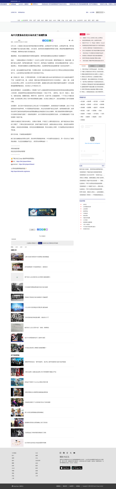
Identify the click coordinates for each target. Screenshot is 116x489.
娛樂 (97, 20)
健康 (70, 20)
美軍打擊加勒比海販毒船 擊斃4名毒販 (91, 58)
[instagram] (60, 453)
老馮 (103, 113)
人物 (13, 478)
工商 (37, 475)
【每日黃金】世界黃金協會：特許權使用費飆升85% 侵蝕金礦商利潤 (93, 69)
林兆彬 (83, 110)
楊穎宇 (96, 107)
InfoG (54, 20)
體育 (89, 20)
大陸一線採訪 (86, 224)
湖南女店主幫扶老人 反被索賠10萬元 (92, 76)
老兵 (26, 247)
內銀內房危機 (86, 217)
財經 (50, 20)
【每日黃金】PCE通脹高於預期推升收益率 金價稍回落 (93, 53)
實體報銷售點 (21, 12)
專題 (13, 473)
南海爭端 (85, 211)
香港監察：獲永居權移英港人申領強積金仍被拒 (93, 79)
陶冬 (82, 116)
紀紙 (85, 20)
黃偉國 (83, 107)
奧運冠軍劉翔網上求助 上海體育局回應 (91, 40)
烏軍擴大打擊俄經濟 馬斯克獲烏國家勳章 (92, 55)
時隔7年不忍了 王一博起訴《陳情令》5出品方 (93, 43)
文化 (74, 20)
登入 (40, 243)
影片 (13, 455)
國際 (46, 20)
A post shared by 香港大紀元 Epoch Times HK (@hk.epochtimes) (97, 159)
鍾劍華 (89, 101)
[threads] (67, 453)
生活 (66, 20)
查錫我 (94, 116)
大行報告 (85, 220)
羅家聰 (102, 104)
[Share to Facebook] (43, 40)
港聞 (38, 20)
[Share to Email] (52, 40)
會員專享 (25, 20)
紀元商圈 (92, 12)
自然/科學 (80, 20)
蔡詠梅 (102, 107)
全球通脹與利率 (87, 206)
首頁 (19, 20)
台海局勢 (85, 209)
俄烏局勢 (85, 215)
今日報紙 (14, 453)
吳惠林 (83, 113)
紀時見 (85, 204)
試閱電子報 (13, 12)
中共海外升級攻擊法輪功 (89, 226)
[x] (71, 453)
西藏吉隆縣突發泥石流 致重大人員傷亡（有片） (92, 74)
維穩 (16, 247)
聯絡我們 (65, 486)
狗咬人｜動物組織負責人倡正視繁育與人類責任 (93, 92)
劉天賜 (96, 101)
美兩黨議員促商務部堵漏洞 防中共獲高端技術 (93, 45)
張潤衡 (94, 110)
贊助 (87, 12)
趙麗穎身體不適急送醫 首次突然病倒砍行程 (93, 87)
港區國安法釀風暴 (87, 222)
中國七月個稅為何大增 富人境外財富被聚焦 (93, 72)
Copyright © (85, 486)
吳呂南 (96, 104)
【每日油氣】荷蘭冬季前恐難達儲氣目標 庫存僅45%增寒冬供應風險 (93, 60)
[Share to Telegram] (48, 40)
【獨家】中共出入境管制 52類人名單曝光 (92, 37)
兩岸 (42, 20)
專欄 (59, 20)
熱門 (34, 20)
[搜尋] (104, 12)
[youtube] (74, 453)
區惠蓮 (83, 120)
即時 (30, 20)
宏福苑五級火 (86, 228)
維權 (21, 247)
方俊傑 (102, 101)
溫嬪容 (88, 116)
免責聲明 (71, 486)
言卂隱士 (96, 113)
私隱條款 (78, 486)
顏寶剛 (89, 107)
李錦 (100, 110)
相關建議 (58, 486)
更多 (100, 116)
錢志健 (83, 104)
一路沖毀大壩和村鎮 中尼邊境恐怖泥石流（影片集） (93, 48)
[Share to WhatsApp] (50, 40)
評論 (62, 20)
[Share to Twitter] (46, 40)
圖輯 (37, 473)
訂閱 (49, 243)
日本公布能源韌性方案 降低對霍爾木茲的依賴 (93, 50)
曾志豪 (83, 101)
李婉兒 (89, 113)
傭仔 (88, 110)
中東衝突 (85, 213)
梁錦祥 (89, 104)
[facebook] (64, 453)
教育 (93, 20)
